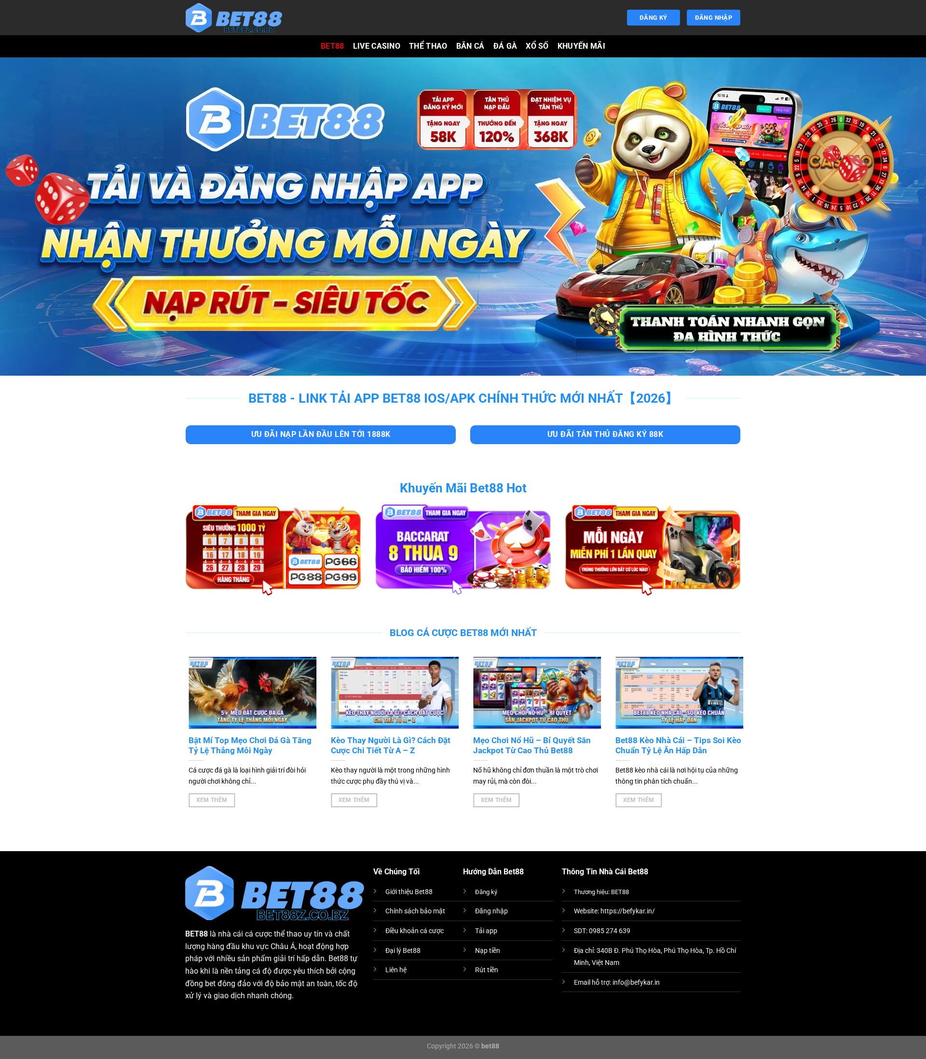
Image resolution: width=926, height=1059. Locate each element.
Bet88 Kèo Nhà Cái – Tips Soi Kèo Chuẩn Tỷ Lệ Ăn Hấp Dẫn (675, 746)
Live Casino (377, 46)
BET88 (332, 46)
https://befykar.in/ (627, 911)
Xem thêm (208, 800)
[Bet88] (234, 17)
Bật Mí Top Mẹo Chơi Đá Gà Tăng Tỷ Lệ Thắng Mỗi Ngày (246, 746)
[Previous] (201, 721)
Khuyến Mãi (581, 46)
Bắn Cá (470, 46)
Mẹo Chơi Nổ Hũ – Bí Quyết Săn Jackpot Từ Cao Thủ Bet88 (528, 746)
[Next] (723, 721)
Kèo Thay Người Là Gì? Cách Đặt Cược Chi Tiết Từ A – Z (387, 746)
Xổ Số (537, 46)
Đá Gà (505, 46)
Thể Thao (428, 46)
